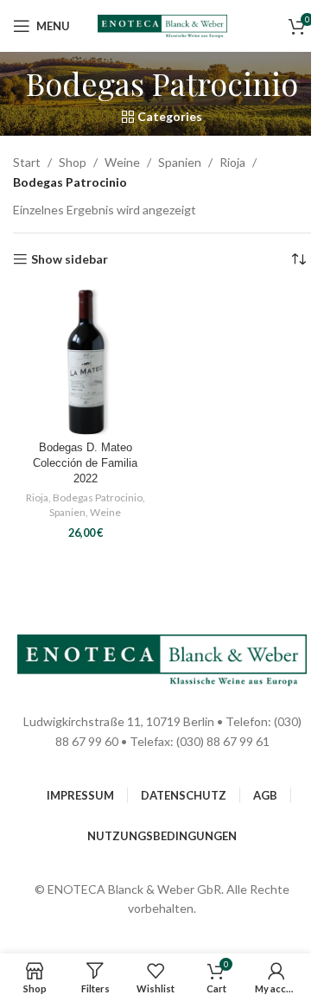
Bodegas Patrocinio (98, 497)
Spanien (179, 162)
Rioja (232, 162)
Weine (122, 162)
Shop (72, 162)
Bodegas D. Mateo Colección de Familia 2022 (85, 463)
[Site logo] (162, 24)
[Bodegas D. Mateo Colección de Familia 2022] (85, 362)
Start (27, 162)
